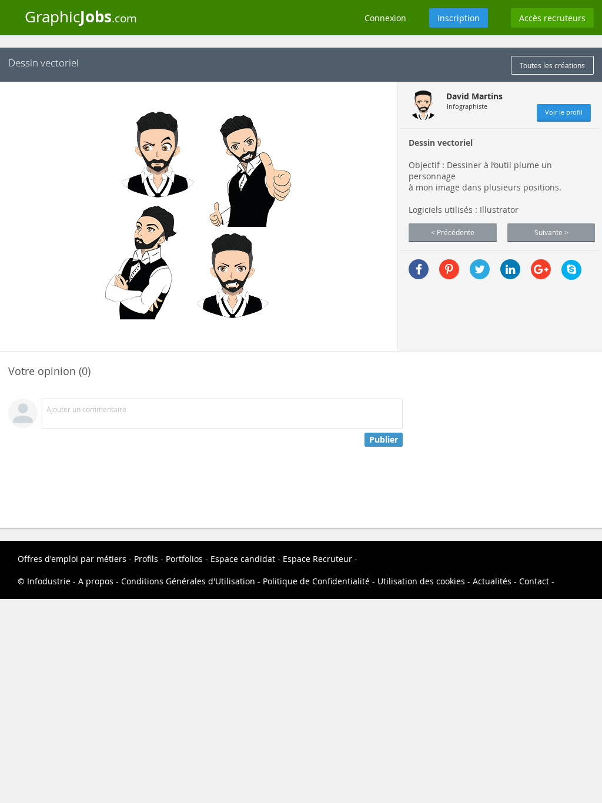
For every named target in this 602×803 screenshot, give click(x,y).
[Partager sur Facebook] (419, 269)
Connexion (385, 18)
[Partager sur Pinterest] (449, 269)
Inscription (458, 18)
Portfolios (184, 558)
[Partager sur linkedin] (510, 269)
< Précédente (452, 232)
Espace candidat (242, 558)
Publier (383, 439)
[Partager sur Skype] (571, 270)
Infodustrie (49, 581)
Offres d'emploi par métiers (72, 558)
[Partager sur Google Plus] (541, 269)
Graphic (81, 16)
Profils (146, 558)
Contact (534, 581)
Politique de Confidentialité (316, 581)
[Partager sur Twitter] (480, 269)
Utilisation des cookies (421, 581)
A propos (95, 581)
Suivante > (551, 232)
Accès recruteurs (552, 18)
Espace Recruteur (317, 558)
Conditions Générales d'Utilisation (188, 581)
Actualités (492, 581)
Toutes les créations (552, 65)
